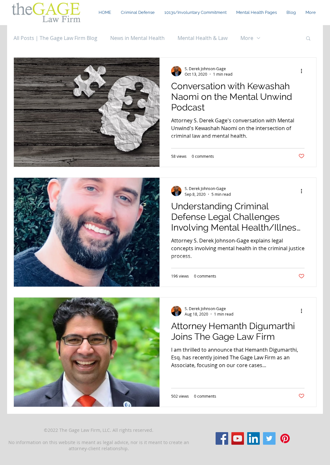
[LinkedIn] (253, 438)
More (246, 38)
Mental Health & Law (203, 38)
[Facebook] (222, 438)
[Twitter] (269, 438)
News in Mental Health (137, 38)
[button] (256, 12)
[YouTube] (237, 438)
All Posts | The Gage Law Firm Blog (55, 38)
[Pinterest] (285, 438)
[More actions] (303, 71)
